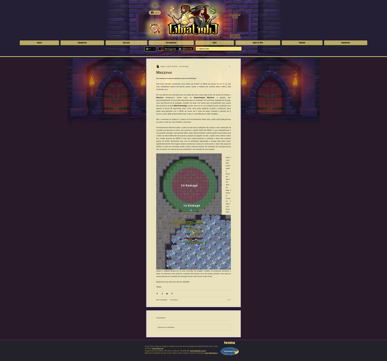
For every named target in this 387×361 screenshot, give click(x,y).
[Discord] (180, 49)
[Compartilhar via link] (172, 293)
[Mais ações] (229, 66)
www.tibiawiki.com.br (198, 351)
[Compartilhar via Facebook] (157, 293)
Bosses (159, 286)
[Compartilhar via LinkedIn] (167, 293)
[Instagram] (162, 48)
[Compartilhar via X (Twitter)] (162, 293)
